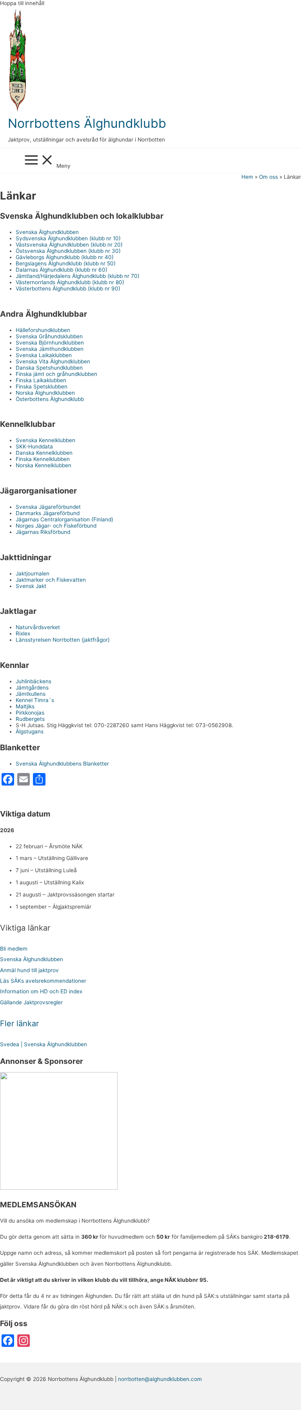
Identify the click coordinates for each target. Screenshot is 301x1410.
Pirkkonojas (30, 713)
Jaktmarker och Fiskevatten (51, 580)
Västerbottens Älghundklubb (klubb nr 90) (68, 288)
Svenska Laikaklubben (44, 355)
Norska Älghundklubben (45, 393)
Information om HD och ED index (41, 991)
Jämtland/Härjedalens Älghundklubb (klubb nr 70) (78, 276)
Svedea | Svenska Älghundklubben (43, 1044)
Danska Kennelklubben (44, 453)
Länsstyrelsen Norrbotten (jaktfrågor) (63, 640)
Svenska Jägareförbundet (48, 507)
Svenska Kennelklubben (45, 440)
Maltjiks (25, 706)
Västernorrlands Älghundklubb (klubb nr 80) (70, 282)
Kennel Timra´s (35, 700)
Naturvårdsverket (38, 627)
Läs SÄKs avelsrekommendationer (43, 981)
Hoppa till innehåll (22, 3)
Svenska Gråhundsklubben (49, 336)
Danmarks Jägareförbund (48, 513)
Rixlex (23, 633)
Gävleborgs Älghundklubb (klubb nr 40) (65, 257)
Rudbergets (30, 719)
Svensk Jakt (31, 586)
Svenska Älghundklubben (47, 232)
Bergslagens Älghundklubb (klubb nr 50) (66, 263)
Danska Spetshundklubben (49, 368)
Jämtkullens (30, 694)
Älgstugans (30, 731)
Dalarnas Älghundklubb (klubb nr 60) (61, 270)
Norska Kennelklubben (43, 465)
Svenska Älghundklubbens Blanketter (62, 763)
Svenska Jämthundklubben (49, 349)
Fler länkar (19, 1023)
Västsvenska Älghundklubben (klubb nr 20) (69, 244)
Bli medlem (13, 948)
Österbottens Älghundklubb (50, 399)
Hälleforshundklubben (43, 330)
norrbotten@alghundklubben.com (160, 1379)
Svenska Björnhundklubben (50, 342)
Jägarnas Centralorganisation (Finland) (64, 519)
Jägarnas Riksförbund (43, 532)
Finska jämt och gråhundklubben (56, 374)
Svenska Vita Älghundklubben (53, 361)
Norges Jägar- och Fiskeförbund (56, 526)
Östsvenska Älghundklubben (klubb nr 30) (68, 251)
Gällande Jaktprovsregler (31, 1002)
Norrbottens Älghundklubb (87, 123)
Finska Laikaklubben (41, 380)
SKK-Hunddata (34, 446)
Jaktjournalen (32, 573)
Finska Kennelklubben (43, 459)
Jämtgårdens (32, 687)
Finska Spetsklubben (41, 386)
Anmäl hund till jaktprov (29, 970)
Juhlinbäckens (33, 681)
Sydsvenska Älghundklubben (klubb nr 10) (68, 238)
